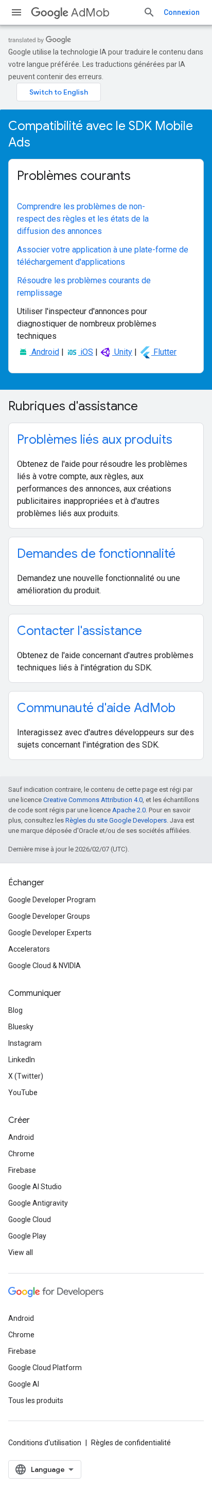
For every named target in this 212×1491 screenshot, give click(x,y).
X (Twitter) (25, 1076)
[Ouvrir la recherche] (149, 12)
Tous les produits (35, 1400)
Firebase (22, 1170)
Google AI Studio (35, 1187)
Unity (122, 352)
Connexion (182, 12)
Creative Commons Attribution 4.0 (93, 800)
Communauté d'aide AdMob (96, 708)
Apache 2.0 (129, 810)
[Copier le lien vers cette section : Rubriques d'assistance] (151, 407)
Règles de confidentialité (131, 1443)
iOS (85, 352)
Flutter (163, 352)
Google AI (23, 1384)
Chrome (21, 1154)
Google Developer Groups (49, 916)
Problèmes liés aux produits (94, 439)
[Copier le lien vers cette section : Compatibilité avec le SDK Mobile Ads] (43, 143)
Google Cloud (29, 1219)
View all (20, 1252)
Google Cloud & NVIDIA (44, 965)
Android (44, 352)
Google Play (27, 1236)
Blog (15, 1010)
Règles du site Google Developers (116, 820)
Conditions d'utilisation (44, 1443)
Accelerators (29, 949)
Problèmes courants (74, 176)
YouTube (23, 1092)
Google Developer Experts (50, 933)
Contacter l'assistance (79, 631)
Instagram (25, 1043)
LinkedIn (21, 1060)
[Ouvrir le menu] (16, 12)
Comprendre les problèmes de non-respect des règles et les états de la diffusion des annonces (83, 219)
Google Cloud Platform (45, 1367)
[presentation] (106, 134)
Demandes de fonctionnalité (96, 553)
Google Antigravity (38, 1203)
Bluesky (20, 1027)
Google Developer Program (52, 900)
